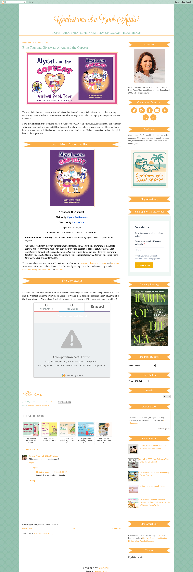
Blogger (103, 568)
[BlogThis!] (61, 402)
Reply (31, 462)
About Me (70, 32)
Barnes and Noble (98, 262)
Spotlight (45, 405)
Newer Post (27, 528)
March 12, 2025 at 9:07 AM (47, 456)
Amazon (115, 262)
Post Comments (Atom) (43, 533)
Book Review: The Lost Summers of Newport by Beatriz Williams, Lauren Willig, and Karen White (154, 502)
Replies (35, 468)
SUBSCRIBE (143, 265)
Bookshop (84, 262)
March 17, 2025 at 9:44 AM (56, 472)
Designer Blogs (101, 571)
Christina (40, 472)
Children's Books (34, 405)
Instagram (36, 269)
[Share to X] (64, 402)
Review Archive (91, 32)
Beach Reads (132, 32)
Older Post (116, 528)
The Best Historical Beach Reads (151, 486)
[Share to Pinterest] (69, 402)
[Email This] (59, 402)
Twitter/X (46, 269)
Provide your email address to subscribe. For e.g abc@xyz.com (147, 257)
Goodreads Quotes (163, 429)
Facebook (26, 269)
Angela (32, 456)
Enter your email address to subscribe (148, 242)
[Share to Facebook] (67, 402)
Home (56, 32)
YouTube (59, 269)
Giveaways (112, 32)
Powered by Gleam (74, 375)
